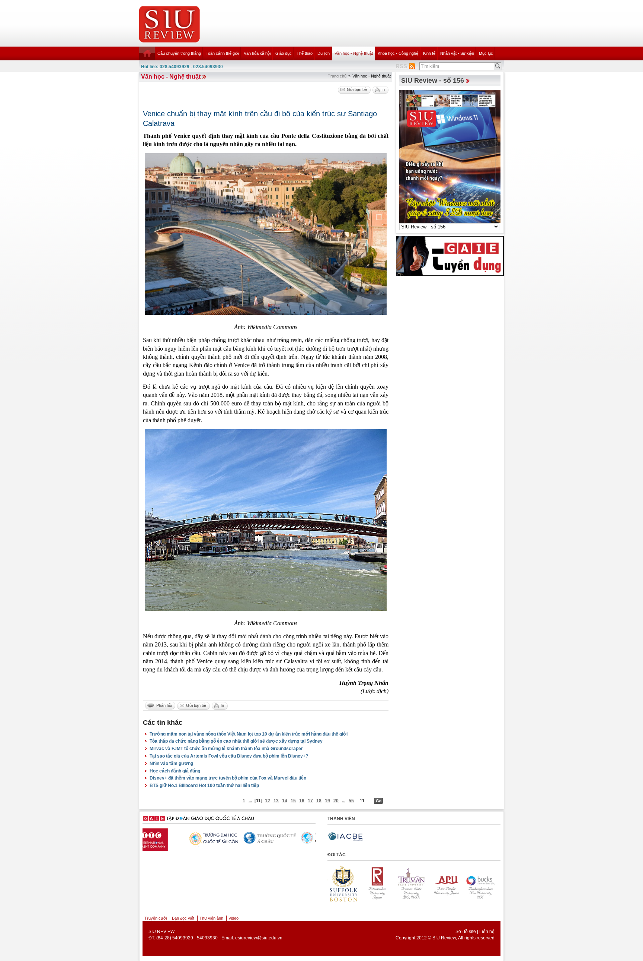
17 (310, 800)
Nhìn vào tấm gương (171, 763)
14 (284, 800)
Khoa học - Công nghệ (398, 53)
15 (293, 800)
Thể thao (305, 53)
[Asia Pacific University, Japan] (413, 883)
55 (351, 800)
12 (267, 800)
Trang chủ (337, 76)
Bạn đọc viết (183, 918)
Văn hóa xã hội (257, 53)
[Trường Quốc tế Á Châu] (170, 838)
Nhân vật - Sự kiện (457, 53)
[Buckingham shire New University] (448, 883)
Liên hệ (487, 931)
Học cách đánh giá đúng (175, 771)
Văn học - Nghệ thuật (354, 53)
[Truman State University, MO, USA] (379, 883)
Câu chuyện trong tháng (179, 53)
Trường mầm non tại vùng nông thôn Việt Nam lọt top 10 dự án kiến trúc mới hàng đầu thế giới (249, 734)
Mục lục (486, 53)
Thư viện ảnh (211, 918)
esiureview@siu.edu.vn (258, 938)
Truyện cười (155, 918)
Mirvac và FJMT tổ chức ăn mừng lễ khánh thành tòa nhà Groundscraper (226, 748)
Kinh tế (429, 53)
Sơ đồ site (465, 931)
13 (276, 800)
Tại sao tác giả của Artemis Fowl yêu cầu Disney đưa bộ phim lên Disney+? (229, 756)
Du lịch (323, 53)
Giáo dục (283, 53)
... (250, 800)
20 (336, 800)
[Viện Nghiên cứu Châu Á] (228, 838)
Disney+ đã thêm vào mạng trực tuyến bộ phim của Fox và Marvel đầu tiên (228, 778)
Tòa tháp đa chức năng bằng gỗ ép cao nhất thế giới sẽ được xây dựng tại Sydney (236, 741)
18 (319, 800)
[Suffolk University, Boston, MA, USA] (482, 883)
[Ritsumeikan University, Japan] (345, 883)
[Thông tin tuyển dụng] (450, 255)
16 (301, 800)
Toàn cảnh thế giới (222, 53)
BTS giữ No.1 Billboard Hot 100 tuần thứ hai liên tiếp (204, 785)
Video (233, 918)
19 (327, 800)
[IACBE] (345, 837)
